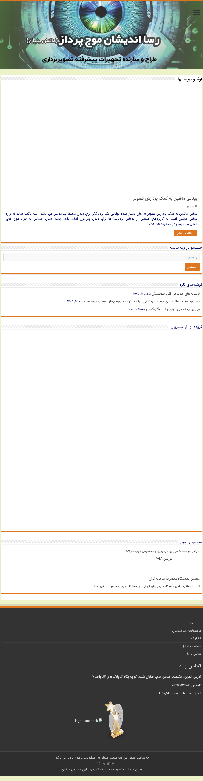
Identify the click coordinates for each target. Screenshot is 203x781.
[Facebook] (112, 764)
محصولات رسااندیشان (186, 630)
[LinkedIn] (103, 764)
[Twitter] (108, 764)
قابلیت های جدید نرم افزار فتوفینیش (176, 293)
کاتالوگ (196, 638)
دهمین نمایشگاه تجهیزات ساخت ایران (174, 578)
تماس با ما (194, 653)
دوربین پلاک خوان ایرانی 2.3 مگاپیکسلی (173, 309)
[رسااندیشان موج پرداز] (101, 35)
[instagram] (98, 764)
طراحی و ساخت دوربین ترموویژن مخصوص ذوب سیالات (162, 551)
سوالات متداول (191, 646)
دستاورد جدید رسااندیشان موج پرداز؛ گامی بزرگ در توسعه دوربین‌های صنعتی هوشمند (143, 301)
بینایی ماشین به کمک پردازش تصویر (165, 198)
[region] (101, 430)
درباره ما (195, 623)
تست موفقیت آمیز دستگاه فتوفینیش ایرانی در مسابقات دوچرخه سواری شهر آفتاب (146, 586)
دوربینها (190, 206)
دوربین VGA (164, 558)
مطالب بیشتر (185, 233)
